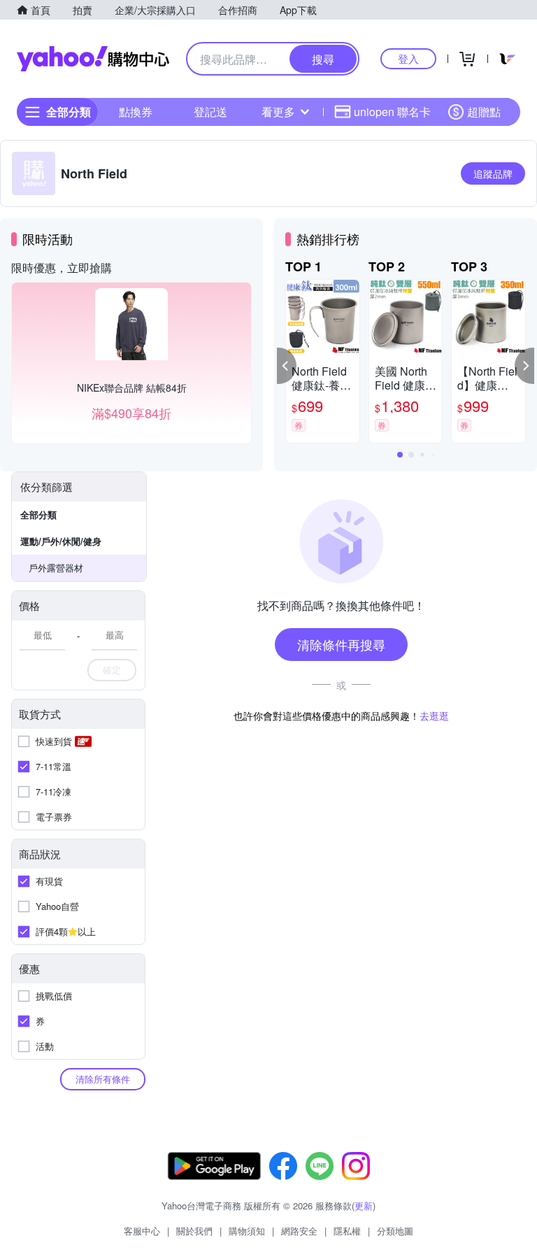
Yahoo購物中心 (93, 59)
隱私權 (347, 1230)
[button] (286, 366)
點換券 (135, 112)
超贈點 (484, 112)
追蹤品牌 (493, 173)
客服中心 (142, 1230)
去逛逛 (434, 716)
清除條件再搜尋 (341, 644)
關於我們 (194, 1230)
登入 (408, 58)
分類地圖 (395, 1230)
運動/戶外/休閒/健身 (60, 541)
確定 (112, 669)
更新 (364, 1205)
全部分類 (38, 514)
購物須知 (247, 1230)
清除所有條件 (103, 1079)
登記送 (210, 112)
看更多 (278, 112)
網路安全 (299, 1230)
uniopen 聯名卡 (392, 112)
